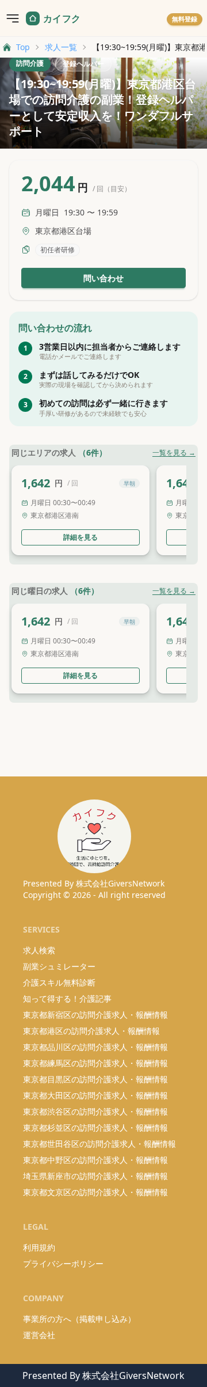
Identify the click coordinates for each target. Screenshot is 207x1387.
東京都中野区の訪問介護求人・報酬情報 (95, 1159)
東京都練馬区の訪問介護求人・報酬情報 (95, 1063)
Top (23, 46)
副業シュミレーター (59, 966)
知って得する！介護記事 (67, 998)
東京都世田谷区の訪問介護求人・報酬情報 (99, 1143)
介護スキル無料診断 (59, 982)
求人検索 (39, 950)
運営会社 (39, 1334)
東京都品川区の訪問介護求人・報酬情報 (95, 1046)
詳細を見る (80, 537)
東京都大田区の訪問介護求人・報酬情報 (95, 1095)
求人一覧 (61, 46)
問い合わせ (103, 277)
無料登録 (184, 18)
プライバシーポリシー (63, 1263)
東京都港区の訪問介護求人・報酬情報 (91, 1030)
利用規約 (39, 1247)
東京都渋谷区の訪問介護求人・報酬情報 (95, 1111)
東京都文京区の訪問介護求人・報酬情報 (95, 1192)
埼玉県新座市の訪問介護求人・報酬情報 (95, 1175)
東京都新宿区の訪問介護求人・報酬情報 (95, 1014)
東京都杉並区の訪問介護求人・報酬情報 (95, 1127)
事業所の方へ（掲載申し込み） (79, 1318)
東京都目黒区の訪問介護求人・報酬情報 (95, 1079)
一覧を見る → (173, 452)
